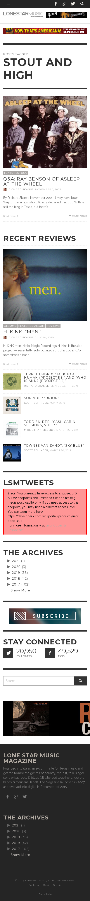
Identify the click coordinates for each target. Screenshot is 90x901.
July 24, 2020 (44, 337)
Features (11, 172)
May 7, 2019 (57, 402)
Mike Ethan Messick (39, 430)
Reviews (53, 325)
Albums (10, 325)
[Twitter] (72, 4)
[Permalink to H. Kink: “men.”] (45, 290)
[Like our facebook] (50, 653)
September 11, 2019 (64, 385)
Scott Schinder (36, 402)
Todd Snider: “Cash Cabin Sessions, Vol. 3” (50, 423)
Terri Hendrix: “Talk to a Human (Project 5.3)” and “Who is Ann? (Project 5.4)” (55, 377)
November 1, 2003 (48, 189)
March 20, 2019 (60, 450)
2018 (16, 579)
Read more (9, 216)
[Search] (8, 4)
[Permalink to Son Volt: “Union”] (12, 405)
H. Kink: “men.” (22, 331)
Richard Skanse (21, 189)
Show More (20, 590)
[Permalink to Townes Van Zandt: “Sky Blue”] (12, 452)
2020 (16, 567)
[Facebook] (56, 4)
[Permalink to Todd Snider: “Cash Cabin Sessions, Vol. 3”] (12, 429)
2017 (16, 584)
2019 (16, 573)
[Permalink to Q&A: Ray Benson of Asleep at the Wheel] (45, 137)
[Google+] (64, 4)
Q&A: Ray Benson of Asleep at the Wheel (41, 181)
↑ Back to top (45, 894)
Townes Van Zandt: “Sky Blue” (54, 446)
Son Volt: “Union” (41, 398)
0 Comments (79, 216)
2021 (16, 561)
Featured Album (31, 325)
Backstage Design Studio (44, 885)
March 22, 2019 (67, 430)
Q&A (24, 172)
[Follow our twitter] (8, 653)
